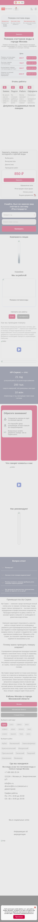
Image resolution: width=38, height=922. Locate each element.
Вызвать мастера (31, 58)
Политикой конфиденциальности (23, 913)
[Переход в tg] (3, 902)
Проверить (19, 229)
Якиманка (18, 758)
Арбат (4, 743)
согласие (7, 912)
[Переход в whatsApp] (7, 902)
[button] (19, 349)
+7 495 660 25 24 (12, 772)
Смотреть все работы (19, 312)
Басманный (14, 743)
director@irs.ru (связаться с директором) (16, 787)
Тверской (31, 753)
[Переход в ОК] (17, 902)
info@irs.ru (9, 783)
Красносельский (9, 748)
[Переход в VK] (12, 902)
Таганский (20, 753)
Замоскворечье (28, 743)
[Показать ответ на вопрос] (2, 567)
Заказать (19, 34)
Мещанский (23, 748)
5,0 (22, 2)
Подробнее (19, 272)
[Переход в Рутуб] (21, 902)
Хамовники (6, 758)
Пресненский (7, 753)
